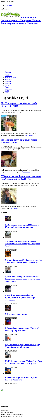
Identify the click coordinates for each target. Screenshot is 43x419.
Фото (7, 91)
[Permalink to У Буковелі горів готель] (8, 310)
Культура (8, 81)
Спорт (7, 85)
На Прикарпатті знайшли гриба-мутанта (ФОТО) (19, 141)
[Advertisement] (21, 48)
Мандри (8, 83)
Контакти (8, 5)
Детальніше (29, 135)
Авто (7, 87)
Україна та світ (10, 78)
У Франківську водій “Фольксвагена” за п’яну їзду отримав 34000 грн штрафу (23, 261)
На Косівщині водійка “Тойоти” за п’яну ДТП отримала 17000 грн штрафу (23, 362)
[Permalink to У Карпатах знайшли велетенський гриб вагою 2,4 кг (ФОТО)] (8, 203)
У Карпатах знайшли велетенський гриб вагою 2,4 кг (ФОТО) (21, 177)
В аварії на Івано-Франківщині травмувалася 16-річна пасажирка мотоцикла (21, 297)
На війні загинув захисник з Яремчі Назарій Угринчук (21, 378)
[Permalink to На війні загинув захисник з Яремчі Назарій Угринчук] (8, 373)
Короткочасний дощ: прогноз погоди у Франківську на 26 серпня (22, 346)
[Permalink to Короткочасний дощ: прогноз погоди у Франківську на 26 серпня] (8, 341)
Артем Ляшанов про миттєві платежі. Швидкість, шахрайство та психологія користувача (22, 278)
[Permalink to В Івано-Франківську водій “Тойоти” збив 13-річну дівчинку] (8, 324)
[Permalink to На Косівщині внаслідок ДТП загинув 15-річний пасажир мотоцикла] (8, 221)
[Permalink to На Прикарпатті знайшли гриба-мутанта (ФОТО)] (8, 166)
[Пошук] (2, 9)
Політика (8, 76)
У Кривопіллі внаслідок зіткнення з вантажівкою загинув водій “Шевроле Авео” (22, 243)
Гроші (7, 74)
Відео (7, 92)
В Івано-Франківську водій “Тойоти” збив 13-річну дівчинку (22, 329)
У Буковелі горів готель (16, 314)
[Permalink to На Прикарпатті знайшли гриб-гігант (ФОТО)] (8, 130)
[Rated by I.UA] (5, 391)
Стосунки (8, 89)
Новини (8, 72)
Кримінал (8, 79)
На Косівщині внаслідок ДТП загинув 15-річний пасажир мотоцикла (22, 226)
